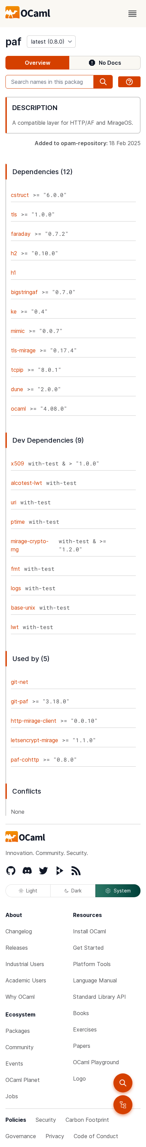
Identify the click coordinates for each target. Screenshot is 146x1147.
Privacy (54, 1136)
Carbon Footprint (87, 1119)
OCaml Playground (96, 1062)
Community (19, 1047)
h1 (13, 272)
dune (17, 389)
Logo (79, 1078)
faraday (21, 233)
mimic (18, 330)
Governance (20, 1136)
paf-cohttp (25, 759)
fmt (15, 568)
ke (14, 311)
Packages (17, 1030)
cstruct (20, 195)
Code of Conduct (96, 1136)
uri (13, 502)
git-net (19, 681)
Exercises (85, 1029)
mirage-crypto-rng (30, 545)
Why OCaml (20, 996)
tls (14, 214)
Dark (76, 890)
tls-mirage (23, 350)
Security (46, 1119)
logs (16, 588)
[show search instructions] (129, 81)
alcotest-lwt (26, 482)
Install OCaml (89, 931)
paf (13, 41)
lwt (15, 627)
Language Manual (95, 980)
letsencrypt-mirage (34, 740)
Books (81, 1013)
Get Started (88, 947)
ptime (18, 521)
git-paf (19, 701)
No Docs (110, 62)
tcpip (17, 369)
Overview (37, 62)
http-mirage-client (33, 720)
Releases (16, 947)
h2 (14, 253)
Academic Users (25, 980)
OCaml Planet (22, 1079)
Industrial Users (24, 964)
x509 (17, 463)
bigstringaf (24, 292)
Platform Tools (92, 964)
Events (14, 1063)
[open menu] (132, 13)
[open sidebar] (122, 1104)
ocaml (18, 408)
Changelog (18, 931)
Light (31, 890)
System (122, 890)
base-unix (23, 607)
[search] (122, 1082)
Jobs (11, 1096)
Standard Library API (99, 996)
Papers (81, 1045)
